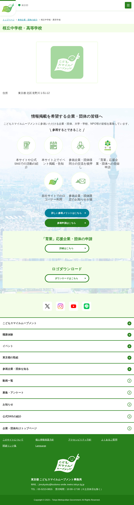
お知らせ (8, 404)
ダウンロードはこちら (66, 278)
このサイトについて (13, 439)
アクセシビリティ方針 (79, 439)
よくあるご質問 (109, 439)
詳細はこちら (66, 248)
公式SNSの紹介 (12, 416)
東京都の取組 (10, 357)
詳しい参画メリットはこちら (66, 213)
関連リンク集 (10, 445)
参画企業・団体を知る (16, 368)
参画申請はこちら (66, 223)
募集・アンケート (13, 392)
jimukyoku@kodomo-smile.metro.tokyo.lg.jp (61, 484)
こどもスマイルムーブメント (20, 323)
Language (40, 445)
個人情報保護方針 (44, 439)
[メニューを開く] (128, 5)
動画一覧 (8, 380)
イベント (8, 346)
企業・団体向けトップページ (20, 428)
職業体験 (8, 334)
